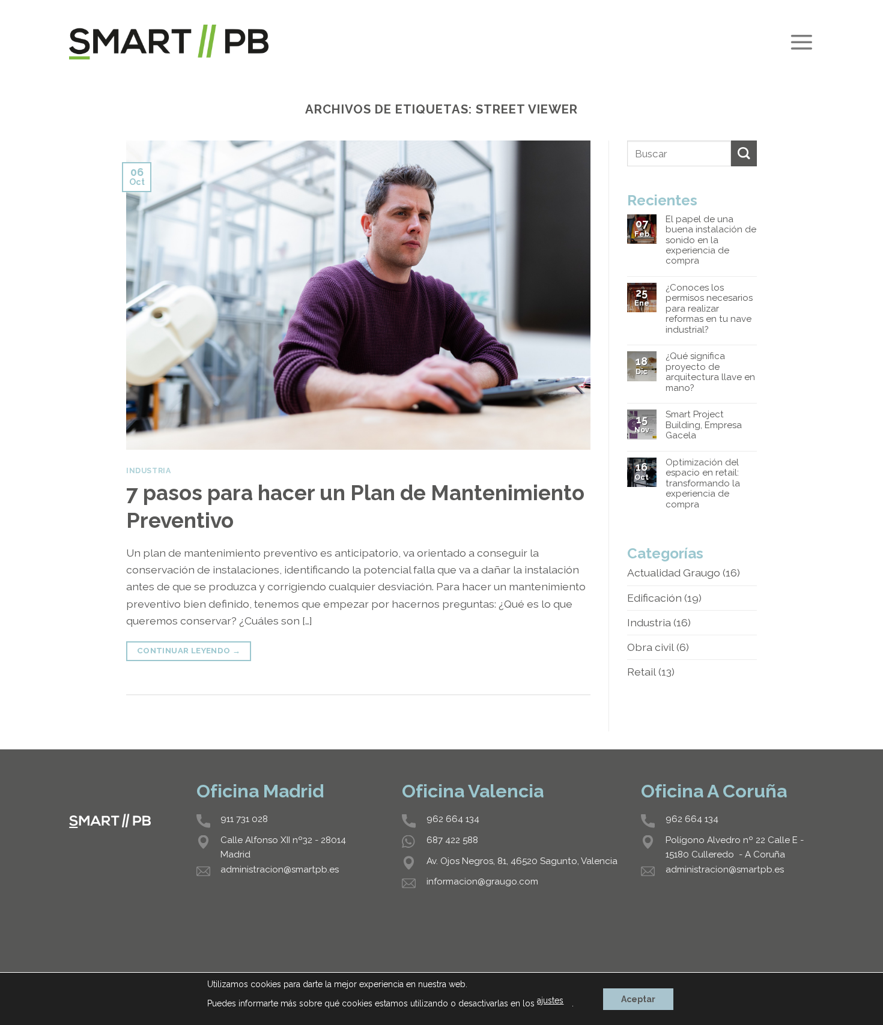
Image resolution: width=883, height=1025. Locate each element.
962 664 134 (452, 819)
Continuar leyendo (189, 650)
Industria (148, 470)
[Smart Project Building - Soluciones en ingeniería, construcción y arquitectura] (169, 42)
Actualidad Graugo (673, 572)
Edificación (654, 597)
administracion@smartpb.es (279, 869)
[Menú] (801, 42)
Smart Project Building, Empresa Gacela (704, 425)
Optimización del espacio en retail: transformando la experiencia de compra (703, 484)
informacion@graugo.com (482, 881)
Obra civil (650, 647)
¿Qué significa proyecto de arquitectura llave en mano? (710, 372)
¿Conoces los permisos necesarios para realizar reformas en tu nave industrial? (709, 309)
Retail (641, 671)
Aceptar (638, 999)
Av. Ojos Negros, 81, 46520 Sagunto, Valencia (521, 861)
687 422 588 (452, 840)
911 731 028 (244, 819)
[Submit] (744, 153)
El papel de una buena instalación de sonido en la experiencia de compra (711, 240)
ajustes (550, 1000)
